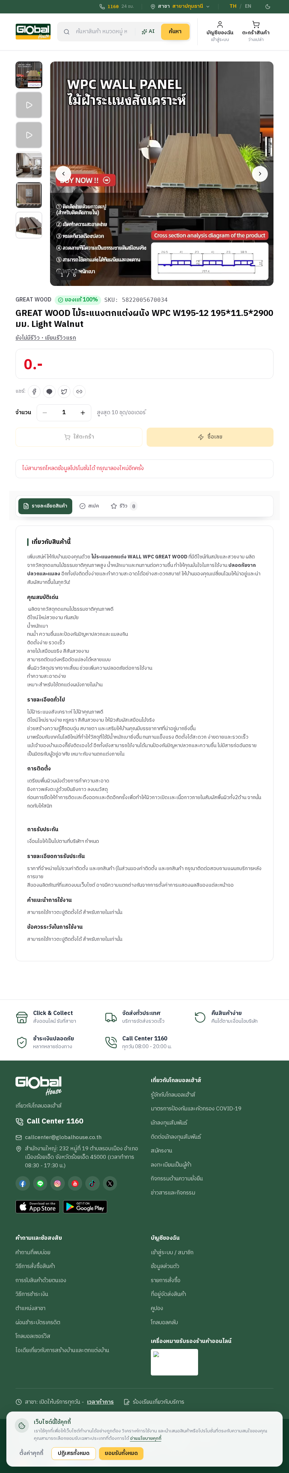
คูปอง (157, 1308)
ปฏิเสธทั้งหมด (74, 1453)
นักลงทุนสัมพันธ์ (169, 1122)
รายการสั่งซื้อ (165, 1280)
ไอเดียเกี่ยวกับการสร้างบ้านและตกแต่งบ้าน (62, 1350)
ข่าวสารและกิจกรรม (173, 1192)
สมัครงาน (161, 1150)
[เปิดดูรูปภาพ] (162, 173)
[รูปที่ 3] (29, 135)
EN (248, 6)
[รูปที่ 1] (29, 74)
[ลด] (45, 413)
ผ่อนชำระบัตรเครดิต (38, 1322)
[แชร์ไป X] (64, 391)
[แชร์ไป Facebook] (34, 391)
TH (232, 6)
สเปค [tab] (93, 506)
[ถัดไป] (260, 174)
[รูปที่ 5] (29, 195)
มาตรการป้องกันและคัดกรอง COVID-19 (196, 1108)
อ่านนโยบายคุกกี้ (145, 1438)
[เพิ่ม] (83, 413)
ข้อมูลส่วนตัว (165, 1266)
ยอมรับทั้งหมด (121, 1453)
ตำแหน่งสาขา (30, 1308)
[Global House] (33, 32)
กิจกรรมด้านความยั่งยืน (177, 1178)
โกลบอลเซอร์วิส (33, 1336)
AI (152, 31)
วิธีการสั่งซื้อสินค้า (35, 1266)
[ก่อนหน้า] (63, 174)
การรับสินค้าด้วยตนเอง (41, 1280)
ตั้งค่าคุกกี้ (31, 1453)
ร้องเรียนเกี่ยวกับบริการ (158, 1402)
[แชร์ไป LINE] (49, 391)
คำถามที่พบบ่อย (33, 1252)
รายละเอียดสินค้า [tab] (49, 506)
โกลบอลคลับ (164, 1322)
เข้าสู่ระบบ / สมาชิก (172, 1252)
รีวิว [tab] (127, 506)
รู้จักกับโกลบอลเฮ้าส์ (173, 1094)
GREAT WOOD (33, 300)
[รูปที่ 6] (29, 225)
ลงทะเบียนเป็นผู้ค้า (171, 1164)
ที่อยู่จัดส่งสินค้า (168, 1294)
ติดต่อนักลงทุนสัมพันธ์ (176, 1137)
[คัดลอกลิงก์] (79, 391)
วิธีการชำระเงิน (32, 1294)
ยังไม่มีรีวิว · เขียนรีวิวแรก (46, 338)
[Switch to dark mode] (268, 6)
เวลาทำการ (100, 1402)
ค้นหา (175, 31)
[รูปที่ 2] (29, 105)
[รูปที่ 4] (29, 165)
